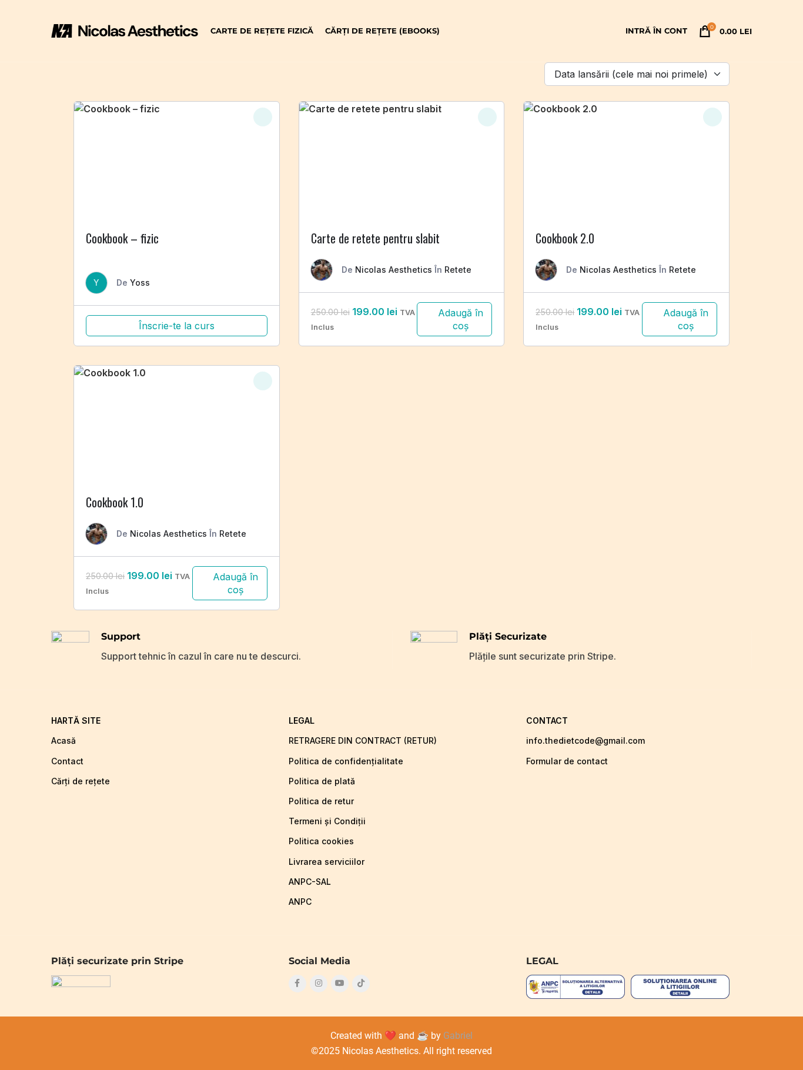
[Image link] (81, 982)
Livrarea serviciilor (326, 862)
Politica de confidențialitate (346, 761)
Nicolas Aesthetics (393, 270)
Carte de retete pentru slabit (375, 238)
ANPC (300, 902)
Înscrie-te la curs (177, 326)
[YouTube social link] (340, 983)
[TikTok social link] (361, 983)
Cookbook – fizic (122, 238)
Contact (67, 761)
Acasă (63, 740)
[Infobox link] (221, 650)
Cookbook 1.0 (114, 502)
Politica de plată (322, 781)
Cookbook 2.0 (565, 238)
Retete (457, 270)
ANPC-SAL (310, 882)
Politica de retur (321, 801)
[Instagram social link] (318, 983)
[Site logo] (125, 30)
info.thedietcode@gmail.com (585, 740)
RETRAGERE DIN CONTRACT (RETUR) (363, 740)
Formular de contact (567, 761)
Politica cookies (321, 841)
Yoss (140, 282)
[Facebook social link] (297, 983)
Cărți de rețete (80, 781)
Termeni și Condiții (327, 821)
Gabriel (458, 1035)
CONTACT (547, 720)
